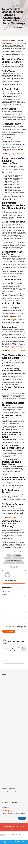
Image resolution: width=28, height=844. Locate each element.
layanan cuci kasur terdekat (9, 563)
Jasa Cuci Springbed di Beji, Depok (15, 517)
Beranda (4, 786)
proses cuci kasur (20, 563)
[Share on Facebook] (11, 567)
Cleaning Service (18, 786)
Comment (5, 594)
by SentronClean (19, 27)
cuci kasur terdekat (17, 555)
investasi (13, 319)
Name (4, 608)
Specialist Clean (10, 786)
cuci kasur (9, 555)
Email (4, 614)
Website (4, 620)
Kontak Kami (4, 788)
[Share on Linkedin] (17, 567)
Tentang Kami (12, 788)
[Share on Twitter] (14, 567)
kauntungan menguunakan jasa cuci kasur (14, 560)
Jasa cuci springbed (13, 6)
